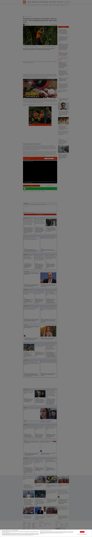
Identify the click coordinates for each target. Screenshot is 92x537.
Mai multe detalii (7, 532)
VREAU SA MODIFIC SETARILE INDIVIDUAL (82, 534)
